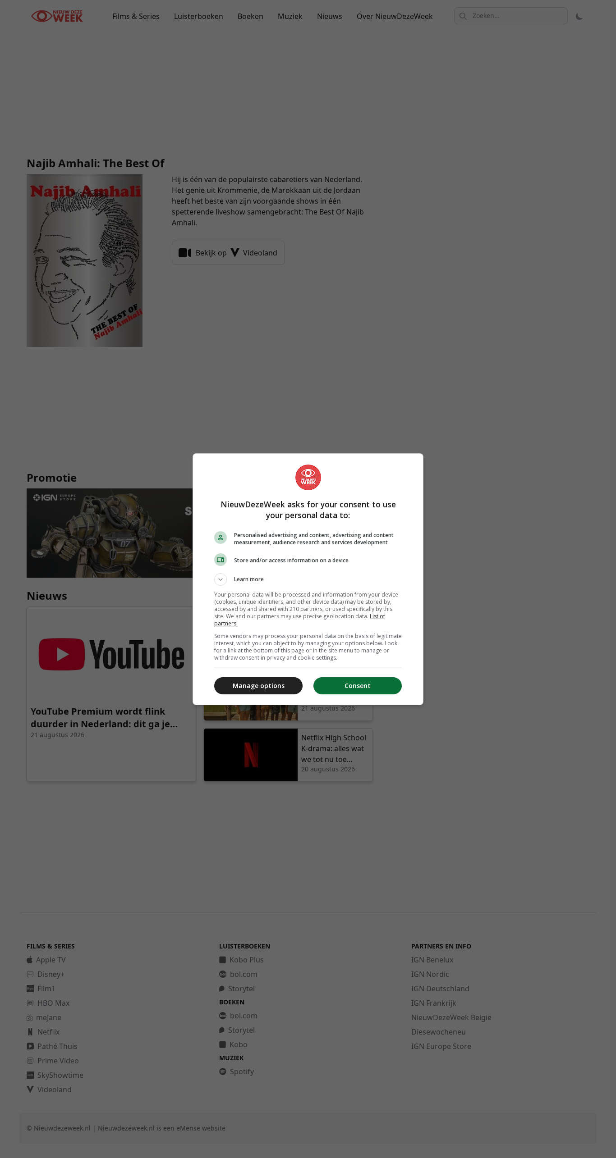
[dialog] (308, 579)
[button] (308, 579)
